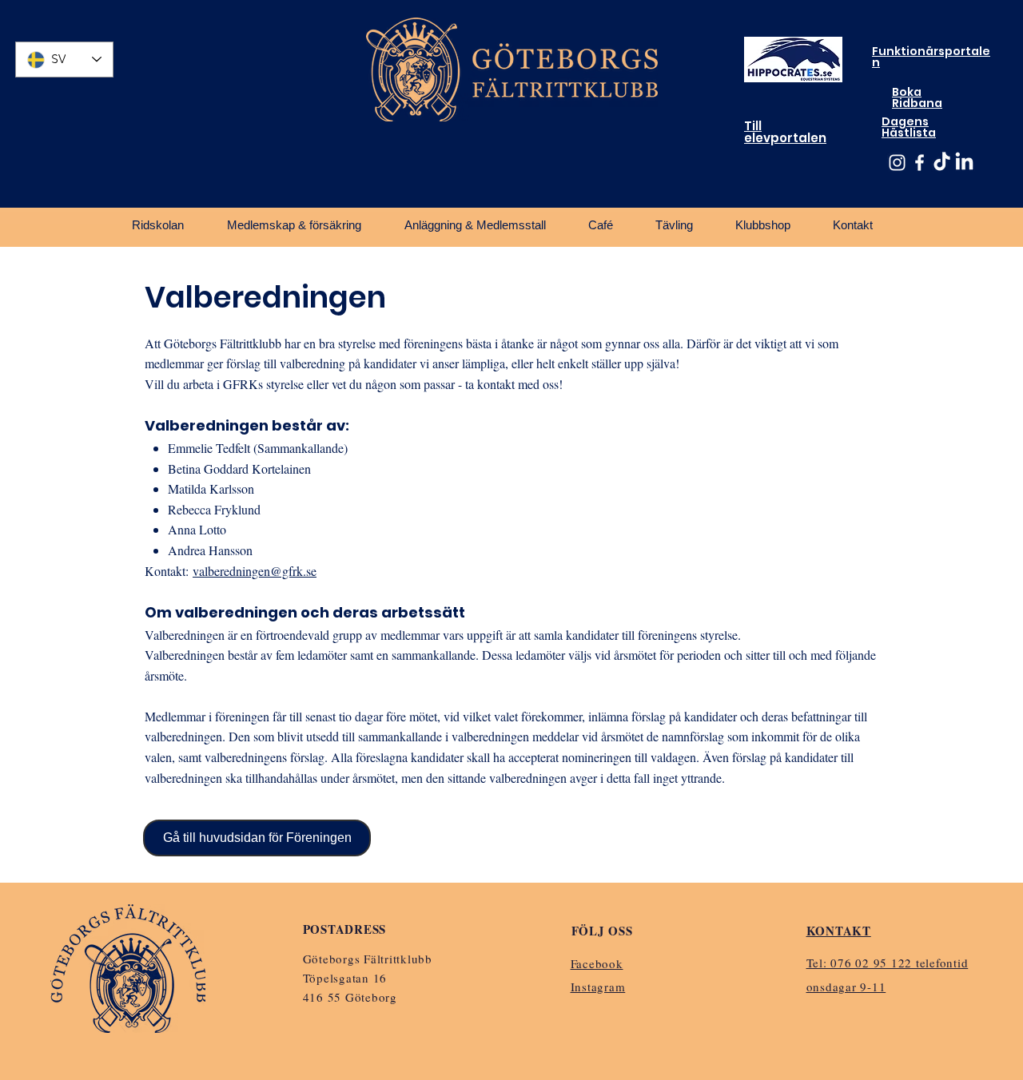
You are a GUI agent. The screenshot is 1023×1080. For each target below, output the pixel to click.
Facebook (597, 963)
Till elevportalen (785, 131)
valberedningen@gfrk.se (254, 570)
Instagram (598, 987)
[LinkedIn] (964, 162)
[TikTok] (942, 162)
